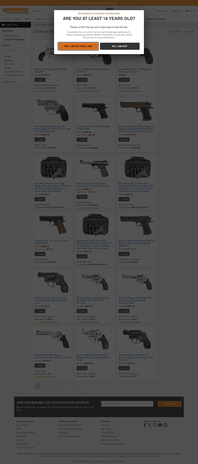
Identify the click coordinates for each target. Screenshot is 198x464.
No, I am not (119, 46)
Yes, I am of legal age (78, 46)
